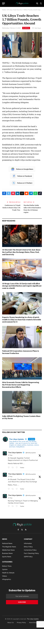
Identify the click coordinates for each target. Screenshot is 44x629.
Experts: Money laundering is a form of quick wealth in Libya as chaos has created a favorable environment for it (21, 319)
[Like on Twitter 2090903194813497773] (17, 467)
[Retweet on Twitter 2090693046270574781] (13, 506)
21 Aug (10, 455)
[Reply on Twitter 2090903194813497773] (9, 467)
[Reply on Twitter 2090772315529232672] (9, 489)
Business (26, 28)
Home (4, 10)
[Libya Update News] (22, 3)
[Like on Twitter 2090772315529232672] (17, 489)
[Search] (37, 3)
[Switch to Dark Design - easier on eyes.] (41, 3)
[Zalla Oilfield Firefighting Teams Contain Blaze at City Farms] (22, 402)
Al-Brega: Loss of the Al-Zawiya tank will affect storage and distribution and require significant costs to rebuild (21, 285)
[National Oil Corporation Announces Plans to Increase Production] (22, 337)
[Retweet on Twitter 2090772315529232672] (13, 489)
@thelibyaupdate (31, 452)
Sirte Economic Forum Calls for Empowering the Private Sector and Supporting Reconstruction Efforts (20, 384)
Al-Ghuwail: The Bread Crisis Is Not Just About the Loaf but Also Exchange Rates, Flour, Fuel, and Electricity (21, 252)
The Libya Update (15, 453)
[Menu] (3, 3)
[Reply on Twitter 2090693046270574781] (9, 506)
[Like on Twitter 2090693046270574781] (17, 506)
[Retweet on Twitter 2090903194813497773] (13, 467)
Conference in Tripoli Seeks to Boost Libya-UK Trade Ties (11, 207)
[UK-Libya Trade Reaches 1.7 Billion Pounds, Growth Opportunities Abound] (22, 45)
